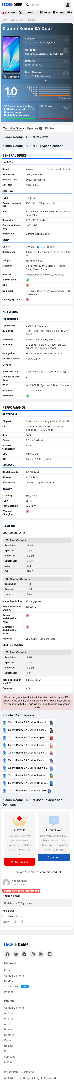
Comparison (29, 12)
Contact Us (28, 1071)
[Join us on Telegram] (24, 954)
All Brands (10, 1013)
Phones (60, 12)
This (29, 704)
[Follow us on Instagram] (32, 954)
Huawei (8, 1029)
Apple (7, 1024)
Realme (8, 1045)
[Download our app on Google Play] (41, 954)
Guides (8, 981)
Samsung (9, 1056)
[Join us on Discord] (49, 954)
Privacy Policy (12, 1071)
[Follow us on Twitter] (16, 954)
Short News (15, 986)
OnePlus (9, 1035)
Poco (7, 1051)
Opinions (34, 128)
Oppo (7, 1040)
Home (7, 970)
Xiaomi (8, 1062)
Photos (49, 128)
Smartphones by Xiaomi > (59, 169)
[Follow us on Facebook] (7, 954)
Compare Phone (14, 975)
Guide (47, 12)
